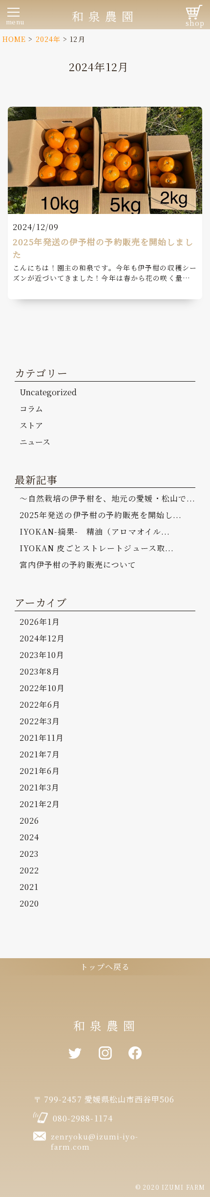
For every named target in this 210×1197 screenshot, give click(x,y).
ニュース (35, 441)
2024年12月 (42, 638)
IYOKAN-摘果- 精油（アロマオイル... (95, 531)
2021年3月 (40, 787)
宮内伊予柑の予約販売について (78, 564)
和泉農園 (105, 15)
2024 (29, 837)
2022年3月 (40, 721)
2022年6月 (40, 704)
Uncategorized (48, 392)
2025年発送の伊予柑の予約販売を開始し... (101, 515)
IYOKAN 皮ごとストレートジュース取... (97, 548)
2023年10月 (42, 654)
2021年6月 (40, 770)
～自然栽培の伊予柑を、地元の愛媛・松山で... (108, 498)
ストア (31, 425)
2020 (29, 903)
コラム (31, 408)
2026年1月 (40, 621)
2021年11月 (42, 737)
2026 (29, 820)
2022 (29, 870)
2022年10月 (42, 688)
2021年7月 (40, 754)
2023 (29, 853)
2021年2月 (40, 804)
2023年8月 (40, 671)
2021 (29, 886)
